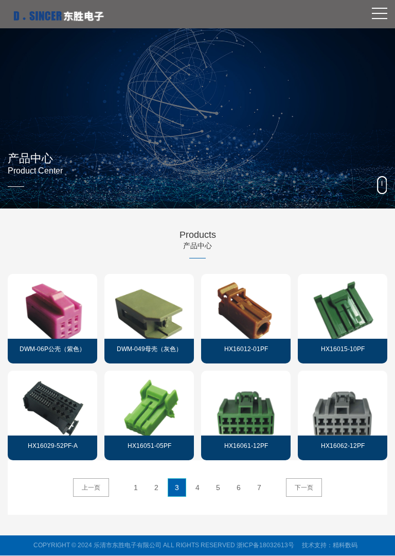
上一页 (91, 487)
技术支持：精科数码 (329, 545)
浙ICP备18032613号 (265, 545)
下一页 (304, 487)
